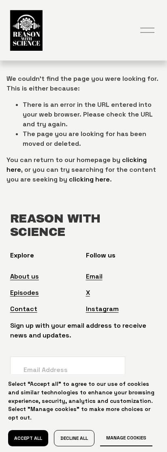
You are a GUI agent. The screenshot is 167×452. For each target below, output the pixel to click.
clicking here (89, 179)
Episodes (24, 292)
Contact (23, 309)
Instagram (102, 309)
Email (94, 276)
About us (24, 276)
